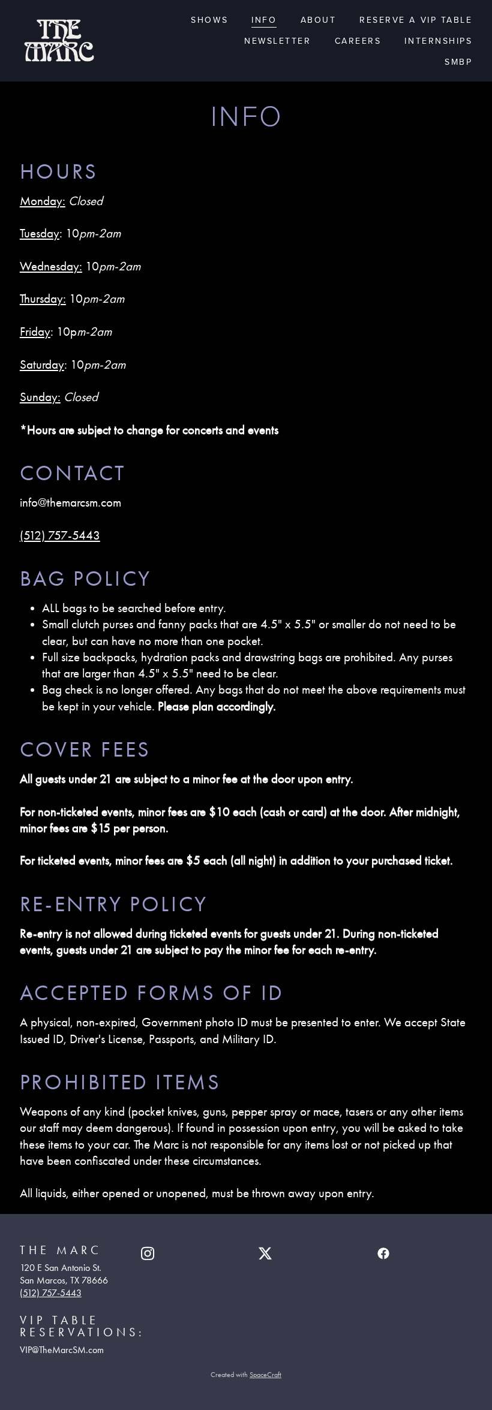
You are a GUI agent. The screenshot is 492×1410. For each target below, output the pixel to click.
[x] (265, 1253)
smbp (458, 62)
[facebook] (383, 1253)
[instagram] (147, 1253)
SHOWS (209, 20)
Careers (358, 41)
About (319, 20)
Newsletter (277, 41)
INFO (264, 20)
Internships (438, 41)
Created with (246, 1374)
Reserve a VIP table (415, 20)
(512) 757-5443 (60, 535)
